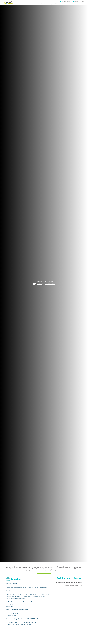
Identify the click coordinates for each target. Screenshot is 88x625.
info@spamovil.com (79, 1)
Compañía (81, 4)
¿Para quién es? (38, 4)
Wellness (46, 4)
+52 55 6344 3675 (65, 1)
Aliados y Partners (64, 4)
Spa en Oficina (54, 4)
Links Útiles (73, 4)
